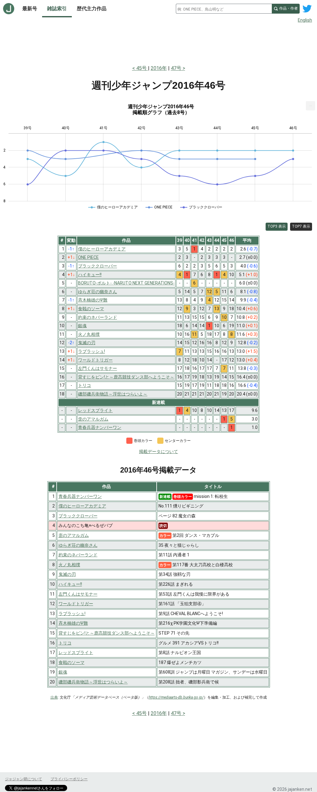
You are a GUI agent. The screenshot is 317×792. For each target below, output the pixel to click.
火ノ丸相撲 (69, 564)
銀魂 (63, 672)
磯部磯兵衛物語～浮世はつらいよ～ (93, 681)
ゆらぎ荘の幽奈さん (78, 545)
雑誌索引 (57, 8)
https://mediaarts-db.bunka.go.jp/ (176, 697)
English (305, 20)
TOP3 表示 (276, 226)
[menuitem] (310, 105)
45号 (142, 68)
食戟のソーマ (72, 662)
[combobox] (224, 9)
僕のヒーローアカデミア (82, 505)
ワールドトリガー (76, 603)
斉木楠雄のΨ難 (73, 623)
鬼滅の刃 (67, 574)
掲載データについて (158, 451)
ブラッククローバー (78, 515)
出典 (54, 697)
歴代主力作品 (91, 8)
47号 (176, 68)
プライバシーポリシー (69, 779)
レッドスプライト (76, 652)
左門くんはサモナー (78, 594)
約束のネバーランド (78, 554)
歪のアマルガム (74, 535)
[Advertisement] (158, 42)
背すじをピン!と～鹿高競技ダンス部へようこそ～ (107, 633)
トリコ (65, 642)
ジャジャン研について (23, 779)
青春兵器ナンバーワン (80, 496)
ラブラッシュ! (72, 613)
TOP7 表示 (301, 226)
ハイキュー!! (70, 584)
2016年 (159, 68)
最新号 (29, 8)
